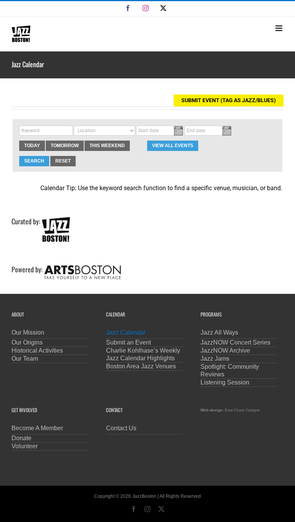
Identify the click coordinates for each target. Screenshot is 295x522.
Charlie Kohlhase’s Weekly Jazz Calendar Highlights (143, 354)
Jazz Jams (215, 358)
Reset (63, 161)
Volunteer (25, 446)
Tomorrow (65, 145)
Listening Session (225, 382)
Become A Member (37, 428)
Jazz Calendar (126, 332)
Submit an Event (128, 342)
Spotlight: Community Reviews (230, 370)
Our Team (25, 358)
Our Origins (27, 342)
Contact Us (121, 428)
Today (32, 145)
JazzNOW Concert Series (235, 342)
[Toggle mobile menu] (279, 28)
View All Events (172, 145)
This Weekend (107, 145)
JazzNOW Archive (225, 350)
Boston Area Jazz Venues (141, 366)
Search (34, 161)
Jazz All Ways (219, 332)
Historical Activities (37, 350)
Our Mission (28, 332)
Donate (21, 438)
